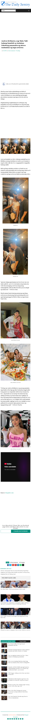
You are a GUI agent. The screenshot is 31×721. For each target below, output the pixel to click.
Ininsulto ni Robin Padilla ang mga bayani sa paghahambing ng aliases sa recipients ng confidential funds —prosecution (18, 668)
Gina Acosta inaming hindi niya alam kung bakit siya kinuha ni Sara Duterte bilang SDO (18, 662)
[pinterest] (22, 719)
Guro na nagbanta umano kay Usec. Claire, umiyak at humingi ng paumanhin (18, 656)
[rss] (16, 719)
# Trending (22, 562)
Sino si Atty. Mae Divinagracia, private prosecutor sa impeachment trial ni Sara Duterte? (18, 692)
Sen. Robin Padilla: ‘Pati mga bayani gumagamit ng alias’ (16, 644)
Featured (23, 641)
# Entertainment (14, 562)
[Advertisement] (15, 26)
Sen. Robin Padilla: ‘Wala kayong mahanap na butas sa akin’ (13, 589)
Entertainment (11, 50)
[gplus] (12, 719)
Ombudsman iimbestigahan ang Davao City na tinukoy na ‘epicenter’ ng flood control (18, 679)
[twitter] (10, 719)
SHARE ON (21, 531)
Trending (18, 50)
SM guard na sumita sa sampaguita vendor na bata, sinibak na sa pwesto (15, 630)
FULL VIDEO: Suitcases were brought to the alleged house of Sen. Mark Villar (14, 617)
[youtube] (20, 719)
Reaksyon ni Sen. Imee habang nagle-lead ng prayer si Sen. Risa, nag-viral (18, 685)
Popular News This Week (8, 641)
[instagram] (14, 719)
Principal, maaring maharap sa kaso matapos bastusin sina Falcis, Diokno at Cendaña (19, 650)
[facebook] (8, 719)
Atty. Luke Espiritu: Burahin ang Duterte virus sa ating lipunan (18, 697)
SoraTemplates (12, 715)
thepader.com (9, 493)
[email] (18, 719)
